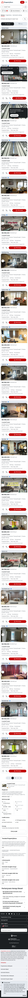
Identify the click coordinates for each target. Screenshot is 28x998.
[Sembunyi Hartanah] (22, 31)
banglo (7, 844)
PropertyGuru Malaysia (6, 966)
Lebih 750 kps (5, 881)
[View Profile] (14, 28)
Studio (3, 875)
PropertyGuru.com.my (5, 951)
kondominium (17, 843)
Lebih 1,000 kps (12, 881)
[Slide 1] (10, 42)
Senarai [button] (8, 24)
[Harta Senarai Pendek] (25, 31)
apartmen (23, 843)
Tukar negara (4, 923)
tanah (12, 844)
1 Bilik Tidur (8, 875)
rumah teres (11, 843)
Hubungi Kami (4, 920)
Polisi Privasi (21, 987)
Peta (21, 24)
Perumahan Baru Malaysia (7, 975)
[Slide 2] (11, 42)
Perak (6, 862)
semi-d (3, 844)
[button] (3, 15)
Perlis (3, 862)
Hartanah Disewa (5, 972)
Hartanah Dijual (4, 969)
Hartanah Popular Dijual (7, 979)
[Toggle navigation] (26, 2)
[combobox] (13, 6)
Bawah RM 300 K (13, 868)
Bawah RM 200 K (5, 868)
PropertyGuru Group (6, 917)
